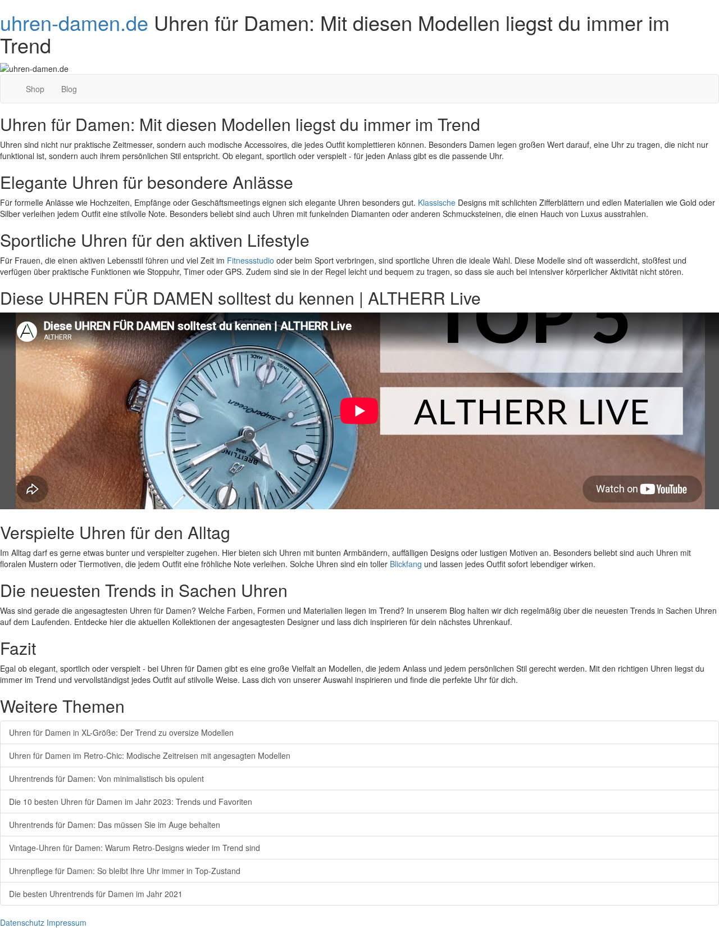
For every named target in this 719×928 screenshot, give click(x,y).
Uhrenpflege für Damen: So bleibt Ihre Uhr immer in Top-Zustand (124, 870)
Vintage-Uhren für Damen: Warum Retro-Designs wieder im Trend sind (134, 847)
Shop (35, 88)
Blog (69, 88)
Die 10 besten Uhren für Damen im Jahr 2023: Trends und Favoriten (130, 801)
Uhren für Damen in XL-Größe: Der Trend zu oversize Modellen (121, 732)
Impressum (67, 922)
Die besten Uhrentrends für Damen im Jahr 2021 (96, 893)
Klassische (437, 202)
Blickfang (406, 563)
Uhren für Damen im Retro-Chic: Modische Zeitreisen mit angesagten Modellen (149, 755)
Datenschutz (22, 922)
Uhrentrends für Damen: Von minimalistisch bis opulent (106, 778)
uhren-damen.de (74, 22)
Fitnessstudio (250, 260)
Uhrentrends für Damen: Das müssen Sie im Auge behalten (114, 824)
